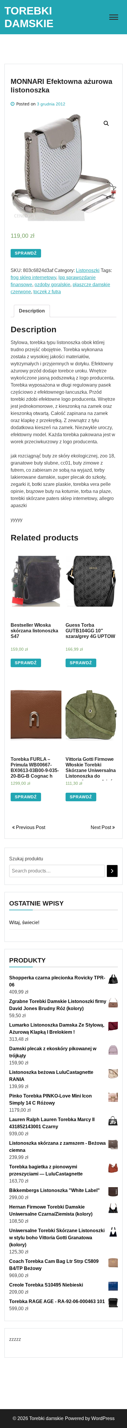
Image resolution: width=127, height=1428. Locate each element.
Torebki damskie (46, 1418)
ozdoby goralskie (52, 284)
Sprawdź (26, 253)
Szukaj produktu (26, 858)
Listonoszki (88, 270)
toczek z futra (47, 291)
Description (32, 310)
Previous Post (30, 827)
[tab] (32, 311)
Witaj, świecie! (24, 922)
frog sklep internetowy (33, 277)
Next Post (101, 827)
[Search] (112, 871)
